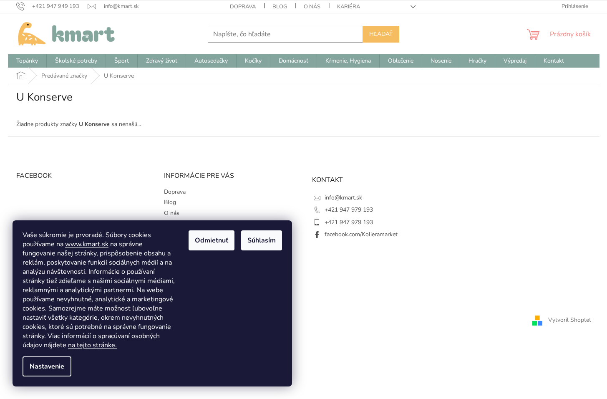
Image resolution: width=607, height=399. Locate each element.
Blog (279, 6)
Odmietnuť (211, 240)
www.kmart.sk (86, 244)
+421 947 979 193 (349, 210)
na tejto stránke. (92, 345)
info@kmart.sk (343, 198)
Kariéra (348, 6)
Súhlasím (261, 240)
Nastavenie (47, 366)
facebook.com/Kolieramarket (361, 234)
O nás (312, 6)
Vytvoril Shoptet (569, 320)
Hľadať (381, 34)
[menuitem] (27, 61)
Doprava (243, 6)
